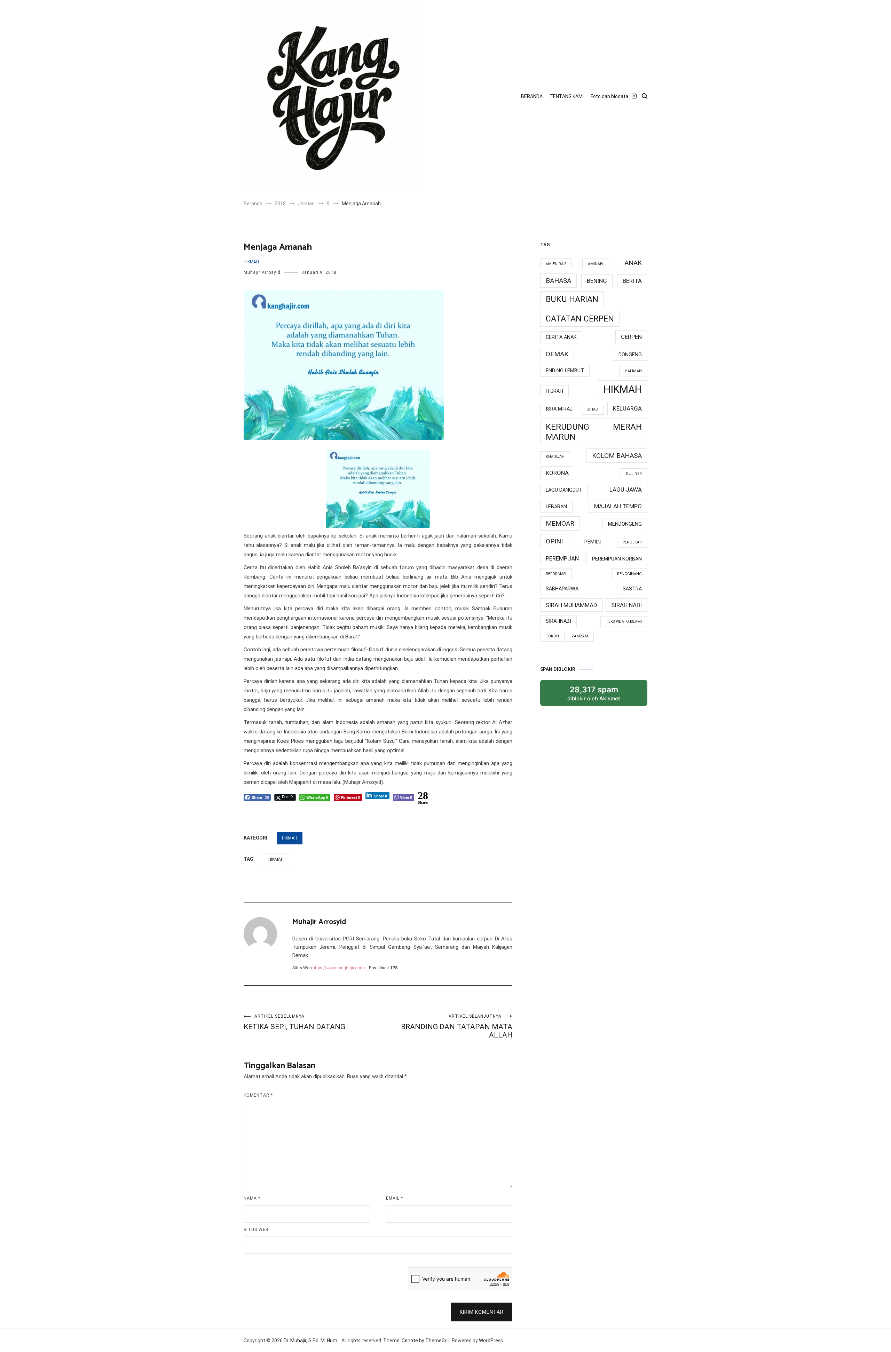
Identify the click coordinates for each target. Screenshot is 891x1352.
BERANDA (532, 96)
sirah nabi (626, 605)
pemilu (592, 542)
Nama (252, 1198)
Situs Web (256, 1229)
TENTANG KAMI (567, 96)
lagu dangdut (564, 490)
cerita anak (561, 337)
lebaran (556, 507)
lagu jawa (625, 489)
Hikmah (251, 262)
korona (557, 472)
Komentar (258, 1095)
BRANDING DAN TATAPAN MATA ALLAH (456, 1026)
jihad (592, 409)
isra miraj (559, 409)
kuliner (634, 473)
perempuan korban (617, 559)
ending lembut (565, 371)
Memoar (560, 523)
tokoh (552, 636)
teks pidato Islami (624, 621)
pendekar (632, 542)
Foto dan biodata (609, 96)
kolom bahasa (617, 456)
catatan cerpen (580, 319)
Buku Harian (572, 299)
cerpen (631, 336)
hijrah (554, 391)
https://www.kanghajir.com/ (339, 967)
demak (557, 354)
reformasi (556, 574)
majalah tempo (618, 506)
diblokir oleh (600, 695)
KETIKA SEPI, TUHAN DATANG (294, 1022)
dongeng (630, 355)
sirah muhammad (571, 605)
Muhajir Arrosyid (262, 272)
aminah (595, 264)
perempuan (562, 558)
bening (597, 280)
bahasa (558, 281)
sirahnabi (558, 621)
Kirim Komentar (482, 1312)
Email (394, 1198)
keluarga (627, 408)
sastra (632, 589)
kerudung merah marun (594, 432)
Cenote (410, 1340)
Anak (633, 263)
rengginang (629, 574)
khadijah (555, 456)
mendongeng (625, 524)
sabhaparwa (562, 589)
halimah (633, 371)
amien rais (556, 264)
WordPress (491, 1340)
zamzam (579, 636)
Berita (632, 280)
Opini (554, 541)
